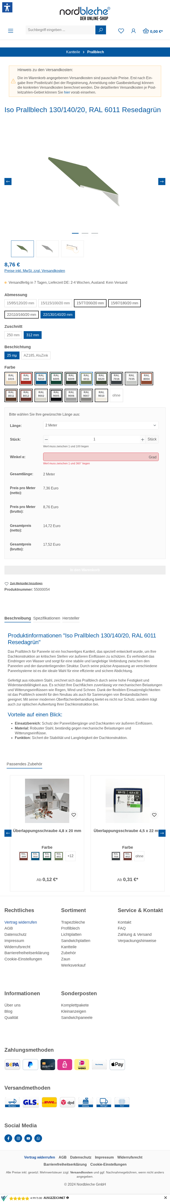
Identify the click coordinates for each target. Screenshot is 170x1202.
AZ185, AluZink (36, 355)
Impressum (14, 940)
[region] (85, 191)
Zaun (65, 959)
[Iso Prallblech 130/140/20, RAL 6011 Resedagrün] (85, 181)
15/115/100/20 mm (55, 303)
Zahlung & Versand (135, 934)
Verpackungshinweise (137, 940)
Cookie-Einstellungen (23, 959)
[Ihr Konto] (133, 30)
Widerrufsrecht (17, 947)
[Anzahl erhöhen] (143, 439)
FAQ (122, 928)
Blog (8, 1011)
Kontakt (124, 922)
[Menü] (10, 30)
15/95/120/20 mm (20, 303)
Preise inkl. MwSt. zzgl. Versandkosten (34, 271)
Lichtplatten (71, 934)
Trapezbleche (73, 922)
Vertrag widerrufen (20, 922)
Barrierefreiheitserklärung (26, 953)
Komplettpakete (75, 1005)
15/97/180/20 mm (124, 303)
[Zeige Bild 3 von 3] (94, 233)
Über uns (12, 1005)
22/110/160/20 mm (21, 315)
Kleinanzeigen (73, 1011)
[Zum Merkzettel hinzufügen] (73, 815)
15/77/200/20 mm (90, 303)
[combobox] (61, 29)
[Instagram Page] (18, 1138)
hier (67, 92)
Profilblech (70, 928)
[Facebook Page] (8, 1138)
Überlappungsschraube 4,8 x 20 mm (47, 831)
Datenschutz (15, 934)
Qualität (11, 1017)
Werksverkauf (73, 965)
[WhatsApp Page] (38, 1138)
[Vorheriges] (8, 181)
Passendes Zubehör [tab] (24, 764)
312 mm (32, 335)
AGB (8, 928)
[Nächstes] (161, 181)
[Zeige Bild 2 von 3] (85, 233)
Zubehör (68, 953)
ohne (116, 395)
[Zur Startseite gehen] (85, 13)
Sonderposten (79, 993)
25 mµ (12, 355)
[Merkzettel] (121, 30)
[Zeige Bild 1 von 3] (75, 233)
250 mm (13, 335)
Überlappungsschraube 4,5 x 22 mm (128, 831)
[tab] (17, 619)
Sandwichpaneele (77, 1017)
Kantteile (69, 947)
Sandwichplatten (75, 940)
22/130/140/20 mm (57, 315)
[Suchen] (100, 29)
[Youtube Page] (28, 1138)
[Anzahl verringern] (46, 439)
